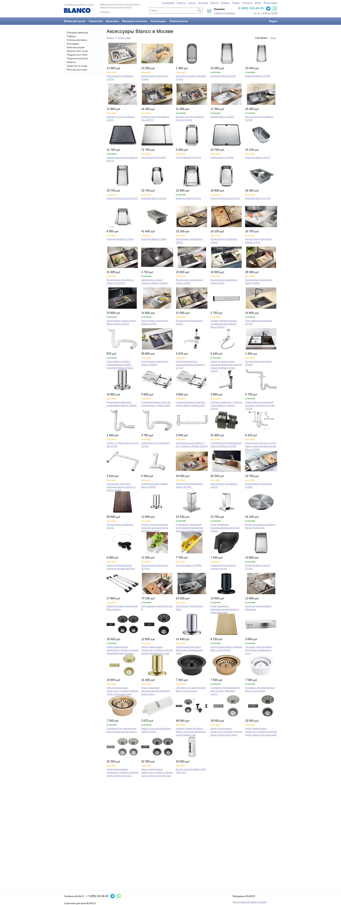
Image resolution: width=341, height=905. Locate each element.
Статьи (192, 2)
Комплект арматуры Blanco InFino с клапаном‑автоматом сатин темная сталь (190, 731)
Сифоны (71, 36)
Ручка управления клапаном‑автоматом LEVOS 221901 (225, 527)
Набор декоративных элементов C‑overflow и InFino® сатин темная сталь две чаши (157, 772)
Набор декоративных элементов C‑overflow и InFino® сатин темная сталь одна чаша (261, 731)
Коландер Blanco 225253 (153, 198)
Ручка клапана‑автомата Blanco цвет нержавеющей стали (189, 650)
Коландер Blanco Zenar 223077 (122, 198)
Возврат (225, 2)
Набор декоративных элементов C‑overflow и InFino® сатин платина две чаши (122, 772)
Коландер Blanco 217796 (257, 198)
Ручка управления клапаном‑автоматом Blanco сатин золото (155, 691)
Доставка (203, 2)
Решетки (71, 62)
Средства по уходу (77, 66)
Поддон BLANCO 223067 (153, 157)
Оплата (214, 2)
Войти (258, 2)
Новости (181, 2)
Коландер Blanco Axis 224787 (225, 198)
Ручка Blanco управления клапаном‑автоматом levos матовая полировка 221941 (190, 527)
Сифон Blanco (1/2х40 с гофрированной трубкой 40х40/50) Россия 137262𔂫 (120, 364)
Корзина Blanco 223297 (222, 117)
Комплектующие (76, 47)
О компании (168, 2)
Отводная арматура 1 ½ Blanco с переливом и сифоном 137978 (226, 405)
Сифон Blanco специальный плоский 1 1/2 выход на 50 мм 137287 (260, 405)
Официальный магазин (78, 5)
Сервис (236, 2)
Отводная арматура (77, 32)
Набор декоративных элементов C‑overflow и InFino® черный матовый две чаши (122, 650)
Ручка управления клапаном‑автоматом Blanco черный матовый (224, 609)
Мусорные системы (134, 21)
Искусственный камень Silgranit (250, 902)
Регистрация (270, 2)
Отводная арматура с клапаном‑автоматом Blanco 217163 (190, 364)
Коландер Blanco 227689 (257, 76)
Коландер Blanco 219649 (153, 239)
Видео (273, 21)
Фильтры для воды (77, 69)
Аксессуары (158, 21)
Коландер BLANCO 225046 (120, 239)
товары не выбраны (224, 13)
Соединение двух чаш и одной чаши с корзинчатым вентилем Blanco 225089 (260, 446)
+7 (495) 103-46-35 (97, 896)
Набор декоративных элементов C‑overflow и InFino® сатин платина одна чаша (226, 731)
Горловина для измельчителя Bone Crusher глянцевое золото (225, 691)
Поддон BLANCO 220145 (188, 157)
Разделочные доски (77, 58)
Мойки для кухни (74, 21)
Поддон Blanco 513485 (222, 157)
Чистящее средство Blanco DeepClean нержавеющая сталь (258, 650)
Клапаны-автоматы (77, 40)
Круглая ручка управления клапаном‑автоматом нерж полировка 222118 (154, 527)
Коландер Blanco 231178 (257, 157)
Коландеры (73, 43)
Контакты (247, 2)
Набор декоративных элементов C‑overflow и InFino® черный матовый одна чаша (157, 650)
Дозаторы (112, 21)
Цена (273, 38)
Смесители (96, 21)
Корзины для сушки (77, 51)
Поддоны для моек (77, 54)
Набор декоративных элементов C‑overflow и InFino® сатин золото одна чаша (122, 691)
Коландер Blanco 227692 (223, 76)
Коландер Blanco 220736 (188, 198)
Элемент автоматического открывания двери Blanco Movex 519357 (223, 324)
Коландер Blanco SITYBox (189, 565)
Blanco (110, 38)
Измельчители (179, 21)
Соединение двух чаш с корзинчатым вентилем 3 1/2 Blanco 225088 (121, 487)
